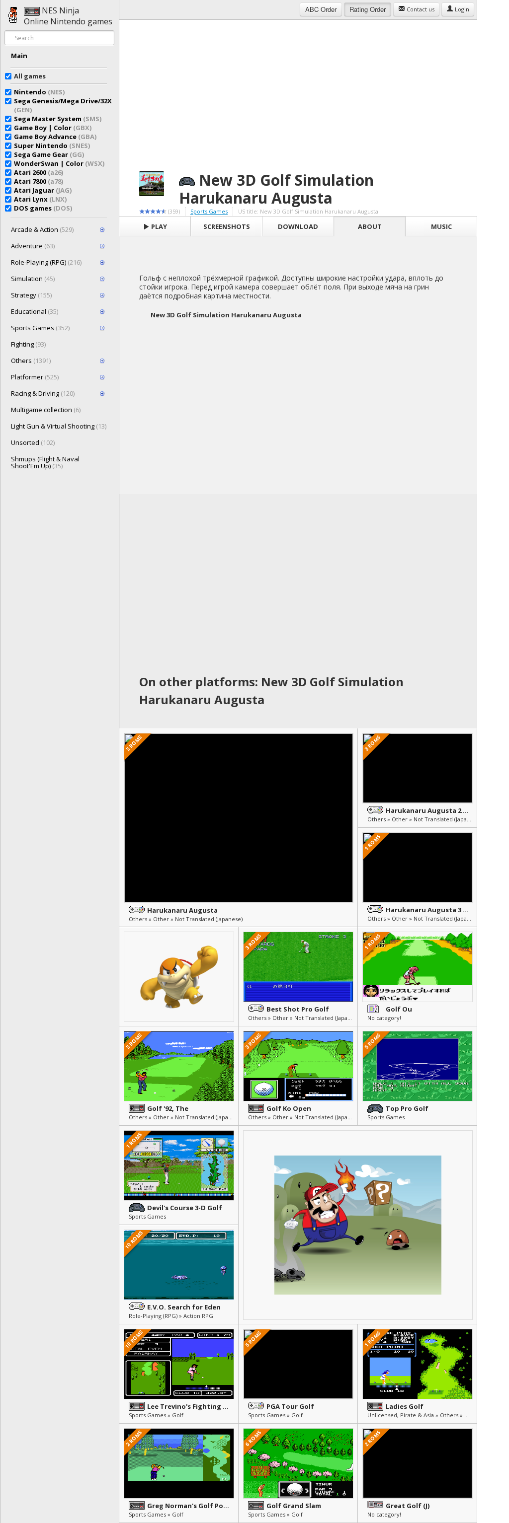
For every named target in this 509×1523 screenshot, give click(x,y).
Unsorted (33, 442)
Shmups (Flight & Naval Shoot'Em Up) (45, 462)
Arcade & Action (42, 229)
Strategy (31, 294)
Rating (367, 9)
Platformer (35, 376)
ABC (321, 9)
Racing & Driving (43, 393)
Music (441, 226)
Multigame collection (46, 409)
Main (19, 55)
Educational (34, 311)
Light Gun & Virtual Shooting (58, 426)
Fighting (28, 344)
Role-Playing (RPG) (46, 262)
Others (31, 360)
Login (461, 9)
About (370, 226)
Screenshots (226, 226)
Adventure (33, 245)
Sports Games (40, 327)
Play (158, 226)
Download (298, 226)
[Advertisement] (298, 89)
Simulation (33, 278)
